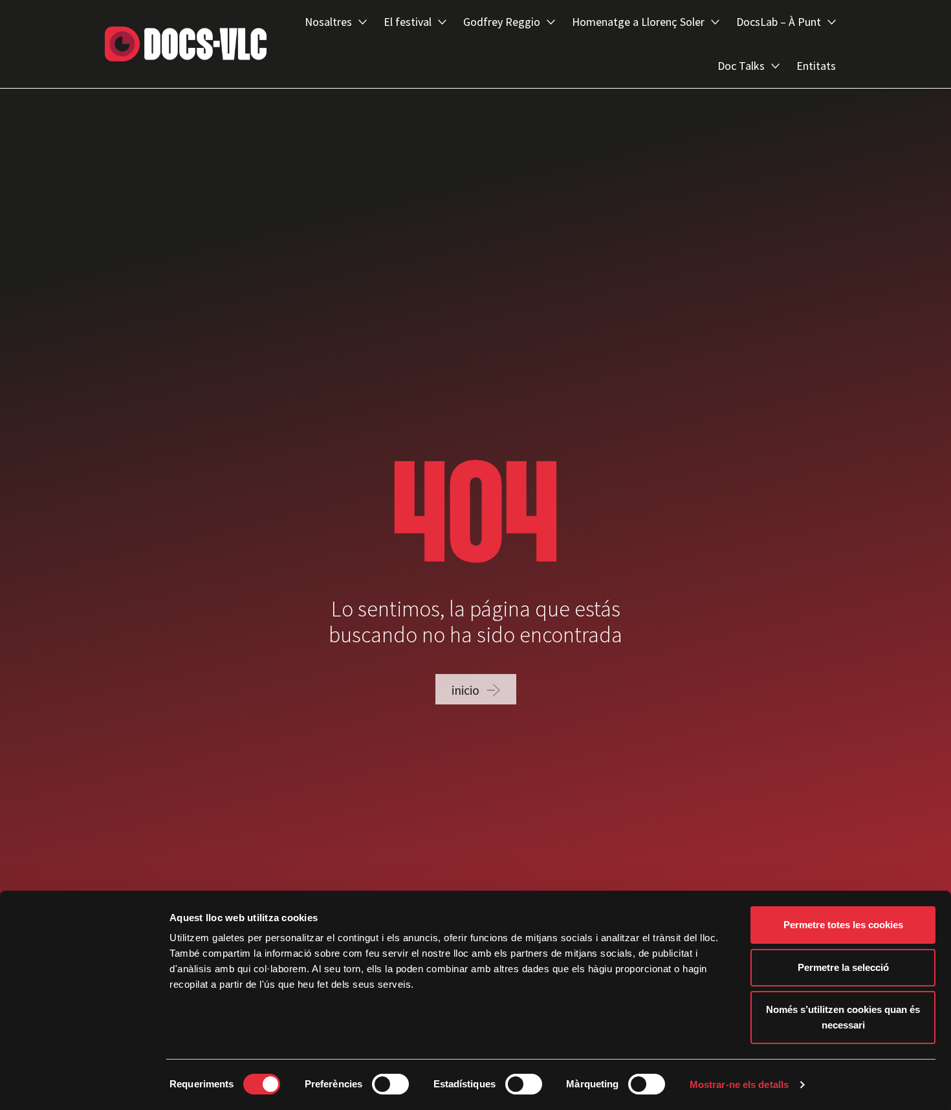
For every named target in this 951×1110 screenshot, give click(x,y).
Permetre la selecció (843, 967)
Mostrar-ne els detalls (739, 1084)
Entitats (816, 65)
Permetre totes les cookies (843, 924)
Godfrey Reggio (501, 21)
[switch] (390, 1084)
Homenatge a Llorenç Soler (638, 21)
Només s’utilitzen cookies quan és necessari (843, 1017)
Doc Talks (741, 65)
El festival (408, 21)
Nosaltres (328, 21)
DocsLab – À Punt (778, 21)
